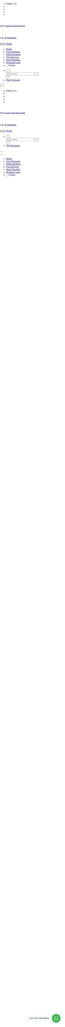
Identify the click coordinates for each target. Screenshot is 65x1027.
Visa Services (12, 57)
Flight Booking (13, 54)
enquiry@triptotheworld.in (15, 26)
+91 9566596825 (10, 38)
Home (9, 49)
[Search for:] (20, 74)
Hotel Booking (13, 60)
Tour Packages (13, 51)
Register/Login (13, 62)
